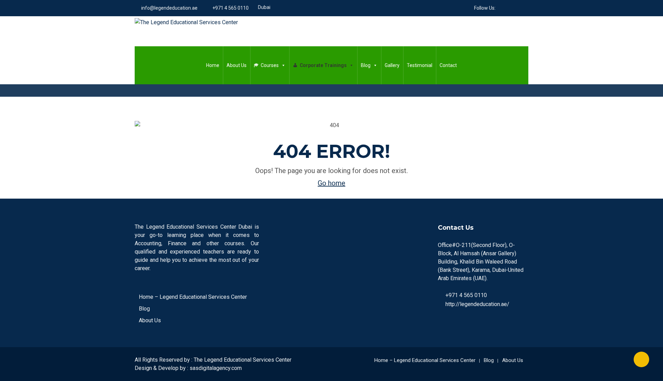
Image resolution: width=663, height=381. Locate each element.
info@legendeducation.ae (169, 8)
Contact (448, 65)
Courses (270, 65)
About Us (237, 65)
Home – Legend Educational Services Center (193, 297)
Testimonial (419, 65)
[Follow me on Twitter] (518, 8)
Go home (331, 183)
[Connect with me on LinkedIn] (509, 8)
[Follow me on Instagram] (526, 8)
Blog (366, 65)
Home (212, 65)
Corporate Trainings (323, 65)
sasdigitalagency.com (216, 368)
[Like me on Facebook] (500, 8)
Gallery (392, 65)
